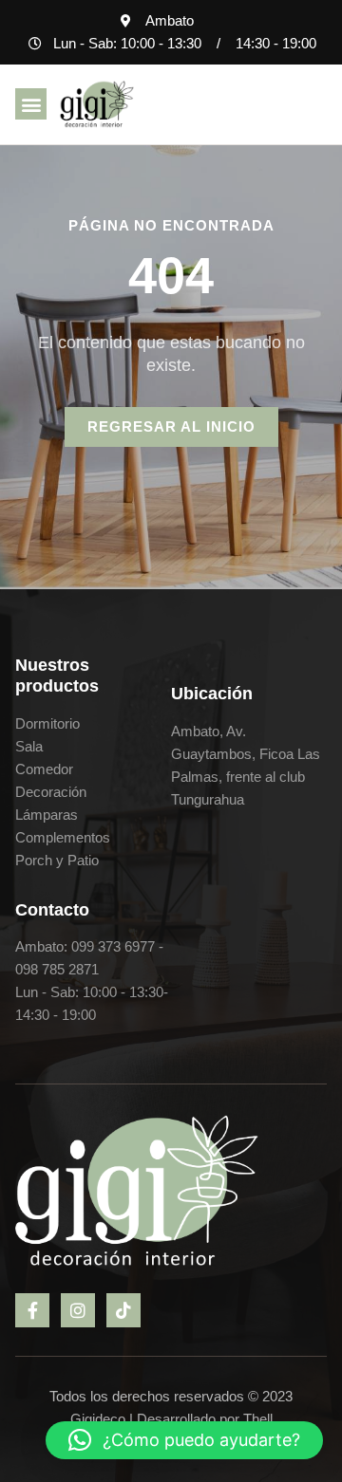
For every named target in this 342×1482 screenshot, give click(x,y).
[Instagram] (78, 1310)
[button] (31, 104)
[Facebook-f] (32, 1310)
